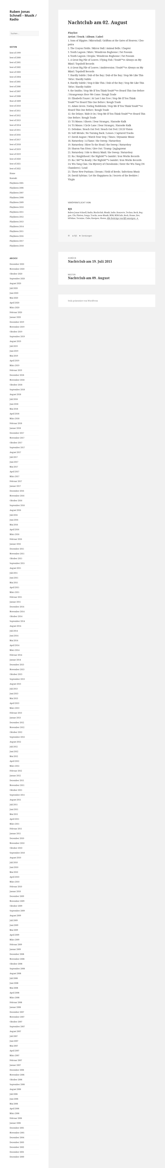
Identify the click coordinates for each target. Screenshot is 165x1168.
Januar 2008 (15, 1007)
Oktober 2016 (16, 500)
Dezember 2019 (17, 322)
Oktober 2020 (16, 273)
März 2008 (14, 997)
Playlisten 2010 (17, 207)
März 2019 (14, 365)
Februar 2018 (16, 423)
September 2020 (17, 278)
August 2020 (15, 283)
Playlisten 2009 (17, 202)
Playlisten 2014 (17, 226)
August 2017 (15, 452)
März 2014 (14, 650)
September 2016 (17, 505)
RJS (75, 235)
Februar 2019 (16, 370)
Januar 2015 (15, 602)
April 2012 (14, 761)
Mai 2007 (14, 1045)
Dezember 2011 (17, 780)
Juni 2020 (14, 293)
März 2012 (14, 766)
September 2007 (17, 1026)
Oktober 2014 (16, 616)
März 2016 (14, 534)
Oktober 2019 (16, 331)
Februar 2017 (16, 481)
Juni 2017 (14, 462)
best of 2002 (15, 67)
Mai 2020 (14, 298)
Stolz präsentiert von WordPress (83, 300)
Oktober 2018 (16, 384)
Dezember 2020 (17, 264)
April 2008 (14, 992)
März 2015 (14, 592)
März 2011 (14, 823)
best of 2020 (15, 159)
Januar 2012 (15, 775)
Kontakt (13, 178)
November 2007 (17, 1017)
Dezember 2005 (17, 1128)
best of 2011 (15, 110)
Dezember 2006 (17, 1070)
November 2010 (17, 843)
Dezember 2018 (17, 375)
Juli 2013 (14, 688)
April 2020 (14, 302)
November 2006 (17, 1074)
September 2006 (17, 1084)
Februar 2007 (16, 1060)
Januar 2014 (15, 659)
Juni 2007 (14, 1041)
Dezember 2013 (17, 664)
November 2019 (17, 326)
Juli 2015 (14, 573)
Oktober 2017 (16, 442)
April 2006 (14, 1108)
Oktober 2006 (16, 1079)
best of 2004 (15, 77)
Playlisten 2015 (17, 231)
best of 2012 (15, 115)
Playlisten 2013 (17, 221)
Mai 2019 (14, 355)
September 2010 (17, 852)
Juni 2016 (14, 519)
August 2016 (15, 510)
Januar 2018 (15, 428)
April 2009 (14, 934)
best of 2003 (15, 72)
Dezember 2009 (17, 896)
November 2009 (17, 901)
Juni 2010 (14, 867)
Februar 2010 (16, 886)
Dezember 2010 (17, 838)
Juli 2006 (14, 1094)
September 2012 (17, 737)
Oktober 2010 (16, 848)
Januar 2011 (15, 833)
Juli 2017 (14, 457)
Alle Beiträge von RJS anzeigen (121, 218)
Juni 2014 (14, 635)
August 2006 (15, 1089)
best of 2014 (15, 125)
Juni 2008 (14, 983)
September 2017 (17, 447)
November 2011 (17, 785)
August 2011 (15, 799)
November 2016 (17, 495)
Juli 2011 (14, 804)
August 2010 (15, 857)
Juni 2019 (14, 351)
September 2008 (17, 968)
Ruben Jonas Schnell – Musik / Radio (23, 15)
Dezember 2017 (17, 433)
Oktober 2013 (16, 674)
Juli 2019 (14, 346)
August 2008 (15, 973)
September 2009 (17, 910)
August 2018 (15, 394)
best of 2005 (15, 81)
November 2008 (17, 959)
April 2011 (14, 819)
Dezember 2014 (17, 606)
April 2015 (14, 587)
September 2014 (17, 621)
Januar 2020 (15, 317)
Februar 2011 (16, 828)
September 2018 (17, 389)
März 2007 (14, 1055)
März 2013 (14, 708)
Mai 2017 (14, 466)
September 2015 (17, 563)
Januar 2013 (15, 717)
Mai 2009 (14, 930)
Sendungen (86, 235)
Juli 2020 (14, 288)
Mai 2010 (14, 872)
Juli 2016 (14, 515)
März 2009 (14, 939)
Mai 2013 (14, 698)
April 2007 (14, 1050)
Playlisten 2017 (17, 241)
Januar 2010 (15, 891)
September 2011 (17, 795)
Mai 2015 (14, 582)
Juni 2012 (14, 751)
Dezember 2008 (17, 954)
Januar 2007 (15, 1065)
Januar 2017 (15, 486)
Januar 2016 (15, 544)
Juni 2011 (14, 809)
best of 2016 (15, 134)
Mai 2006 (14, 1103)
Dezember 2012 (17, 722)
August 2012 (15, 741)
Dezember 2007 (17, 1012)
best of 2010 (15, 105)
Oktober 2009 (16, 906)
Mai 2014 (14, 640)
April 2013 (14, 703)
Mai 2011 (14, 814)
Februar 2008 (16, 1002)
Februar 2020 (16, 312)
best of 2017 (15, 139)
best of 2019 (15, 149)
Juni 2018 (14, 404)
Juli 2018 (14, 399)
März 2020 (14, 307)
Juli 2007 (14, 1036)
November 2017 (17, 437)
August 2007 (15, 1031)
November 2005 (17, 1132)
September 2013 (17, 679)
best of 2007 (15, 91)
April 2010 (14, 877)
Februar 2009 (16, 944)
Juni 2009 (14, 925)
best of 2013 (15, 120)
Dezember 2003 (17, 1142)
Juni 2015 (14, 577)
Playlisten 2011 (17, 212)
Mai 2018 (14, 409)
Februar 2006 (16, 1118)
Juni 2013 (14, 693)
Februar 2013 (16, 713)
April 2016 (14, 529)
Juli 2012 (14, 746)
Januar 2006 (15, 1123)
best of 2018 (15, 144)
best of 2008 (15, 96)
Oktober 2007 (16, 1021)
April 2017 (14, 471)
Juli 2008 (14, 978)
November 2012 (17, 727)
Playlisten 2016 (17, 236)
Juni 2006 (14, 1099)
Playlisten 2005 (17, 183)
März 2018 (14, 418)
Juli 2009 (14, 920)
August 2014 (15, 626)
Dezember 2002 (17, 1147)
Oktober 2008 (16, 963)
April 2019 (14, 360)
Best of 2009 (15, 101)
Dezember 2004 (17, 1137)
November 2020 (17, 269)
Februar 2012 (16, 770)
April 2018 (14, 413)
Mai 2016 (14, 524)
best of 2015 (15, 130)
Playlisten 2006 (17, 188)
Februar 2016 (16, 539)
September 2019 (17, 336)
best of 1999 (15, 52)
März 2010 (14, 881)
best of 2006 (15, 86)
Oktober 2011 (16, 790)
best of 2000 (15, 57)
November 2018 (17, 380)
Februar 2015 (16, 597)
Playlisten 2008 (17, 197)
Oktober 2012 (16, 732)
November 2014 (17, 611)
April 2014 (14, 645)
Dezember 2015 (17, 548)
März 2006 (14, 1113)
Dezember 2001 (17, 1152)
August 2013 (15, 684)
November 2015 (17, 553)
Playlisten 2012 (17, 216)
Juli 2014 (14, 630)
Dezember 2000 (17, 1156)
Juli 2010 (14, 862)
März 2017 (14, 476)
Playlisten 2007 (17, 192)
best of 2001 (15, 62)
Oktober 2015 (16, 558)
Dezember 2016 (17, 491)
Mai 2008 (14, 988)
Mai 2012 (14, 756)
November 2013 (17, 669)
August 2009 (15, 915)
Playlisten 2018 (17, 245)
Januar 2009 (15, 949)
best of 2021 (15, 163)
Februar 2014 (16, 655)
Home (12, 173)
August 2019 (15, 341)
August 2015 (15, 568)
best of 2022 (15, 168)
